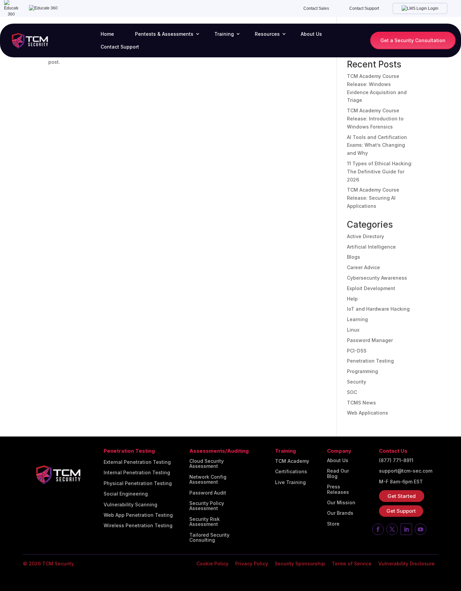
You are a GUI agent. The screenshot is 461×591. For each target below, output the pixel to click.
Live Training (290, 482)
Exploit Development (371, 288)
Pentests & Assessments (164, 34)
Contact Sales (316, 8)
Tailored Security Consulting (209, 537)
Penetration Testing (370, 361)
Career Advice (363, 267)
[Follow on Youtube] (420, 529)
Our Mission (341, 502)
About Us (311, 34)
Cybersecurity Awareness (377, 278)
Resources (267, 34)
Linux (353, 330)
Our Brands (340, 513)
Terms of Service (352, 563)
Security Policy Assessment (206, 506)
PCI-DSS (357, 351)
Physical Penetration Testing (138, 483)
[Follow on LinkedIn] (406, 529)
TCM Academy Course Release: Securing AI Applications (373, 198)
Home (107, 34)
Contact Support (364, 8)
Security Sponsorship (300, 563)
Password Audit (207, 493)
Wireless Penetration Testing (138, 525)
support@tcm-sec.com (405, 471)
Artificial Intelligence (371, 247)
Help (352, 299)
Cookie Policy (212, 563)
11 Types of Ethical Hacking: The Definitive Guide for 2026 (379, 171)
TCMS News (361, 402)
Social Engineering (126, 494)
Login (432, 8)
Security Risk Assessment (204, 521)
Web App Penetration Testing (138, 515)
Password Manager (370, 340)
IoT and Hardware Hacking (378, 309)
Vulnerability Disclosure (406, 563)
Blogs (353, 257)
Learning (357, 319)
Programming (362, 371)
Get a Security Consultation (412, 40)
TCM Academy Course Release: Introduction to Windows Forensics (375, 119)
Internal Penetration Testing (137, 472)
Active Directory (365, 236)
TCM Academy (292, 461)
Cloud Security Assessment (206, 463)
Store (333, 524)
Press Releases (338, 489)
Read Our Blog (338, 473)
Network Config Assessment (207, 479)
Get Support (401, 511)
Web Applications (367, 413)
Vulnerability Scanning (130, 504)
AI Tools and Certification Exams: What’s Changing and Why (377, 145)
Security (356, 382)
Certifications (291, 471)
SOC (352, 392)
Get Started (401, 496)
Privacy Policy (251, 563)
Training (224, 34)
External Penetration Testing (137, 462)
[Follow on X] (392, 529)
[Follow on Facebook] (378, 529)
